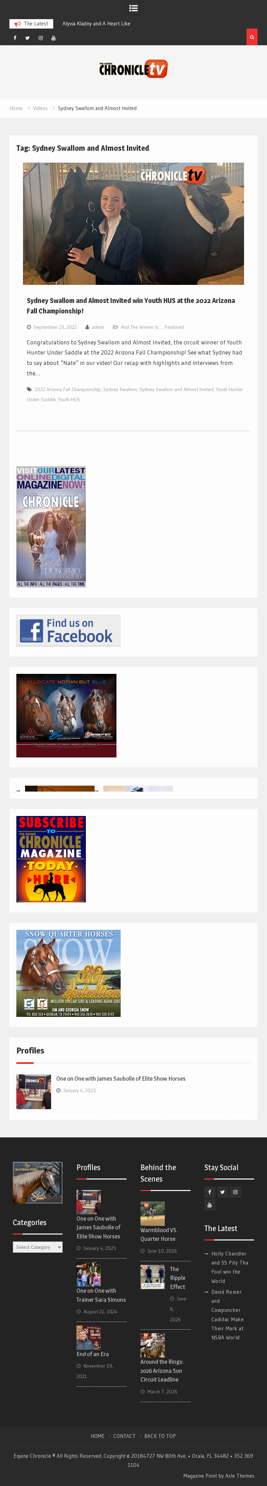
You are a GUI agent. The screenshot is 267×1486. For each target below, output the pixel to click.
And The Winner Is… (141, 327)
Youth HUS (69, 399)
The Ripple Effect (177, 1278)
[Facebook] (15, 38)
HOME (98, 1436)
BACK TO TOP (160, 1436)
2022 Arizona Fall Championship (68, 389)
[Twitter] (27, 38)
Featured (174, 327)
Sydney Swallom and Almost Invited (176, 389)
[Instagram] (40, 38)
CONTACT (124, 1436)
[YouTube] (53, 38)
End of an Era (92, 1354)
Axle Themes (239, 1475)
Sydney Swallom (120, 389)
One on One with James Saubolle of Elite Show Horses (121, 1078)
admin (98, 327)
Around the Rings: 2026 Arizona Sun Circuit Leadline (162, 1370)
